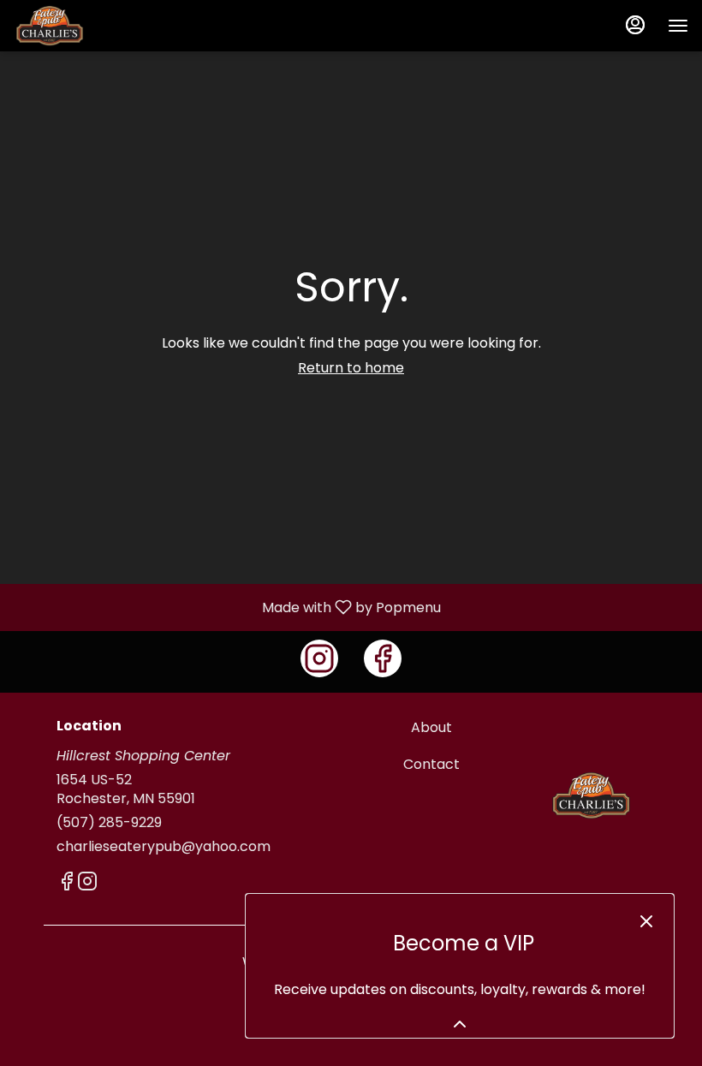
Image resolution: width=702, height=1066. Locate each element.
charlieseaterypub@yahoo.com (164, 846)
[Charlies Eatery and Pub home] (91, 25)
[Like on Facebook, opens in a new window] (383, 658)
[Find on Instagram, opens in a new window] (319, 658)
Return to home (351, 368)
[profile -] (635, 25)
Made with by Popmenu (227, 606)
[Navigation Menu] (678, 25)
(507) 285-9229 (109, 822)
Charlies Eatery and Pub (591, 795)
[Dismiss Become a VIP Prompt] (646, 921)
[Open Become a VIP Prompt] (459, 1024)
